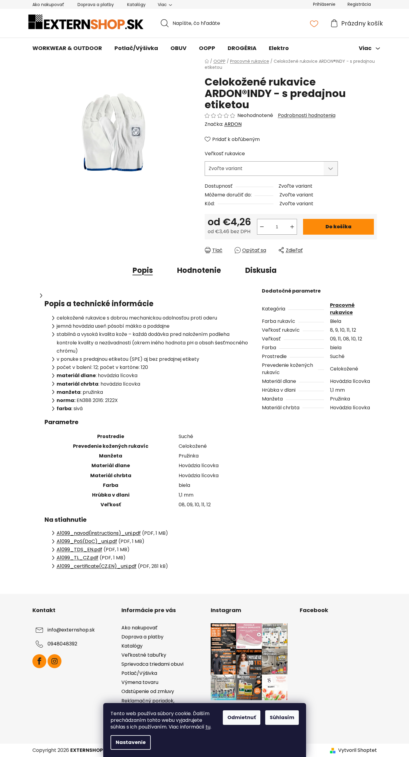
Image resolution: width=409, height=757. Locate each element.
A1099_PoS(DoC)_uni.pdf (87, 541)
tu (208, 726)
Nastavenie (131, 742)
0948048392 (62, 643)
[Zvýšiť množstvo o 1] (292, 226)
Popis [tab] (143, 270)
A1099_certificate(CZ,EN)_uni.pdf (97, 566)
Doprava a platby (96, 5)
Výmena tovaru (139, 682)
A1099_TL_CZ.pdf (77, 557)
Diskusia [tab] (261, 270)
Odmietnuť (241, 717)
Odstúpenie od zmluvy (147, 691)
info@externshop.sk (71, 629)
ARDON (233, 124)
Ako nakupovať (48, 5)
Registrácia (359, 4)
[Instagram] (54, 661)
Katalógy (136, 5)
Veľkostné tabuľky (143, 654)
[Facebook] (39, 661)
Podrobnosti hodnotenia (306, 115)
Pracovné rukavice (342, 309)
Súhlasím (282, 717)
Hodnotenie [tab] (199, 270)
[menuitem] (67, 48)
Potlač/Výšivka (139, 673)
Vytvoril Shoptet (357, 750)
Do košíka (338, 226)
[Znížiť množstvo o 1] (261, 226)
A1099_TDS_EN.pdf (79, 549)
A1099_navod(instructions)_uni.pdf (99, 533)
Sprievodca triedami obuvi (152, 664)
